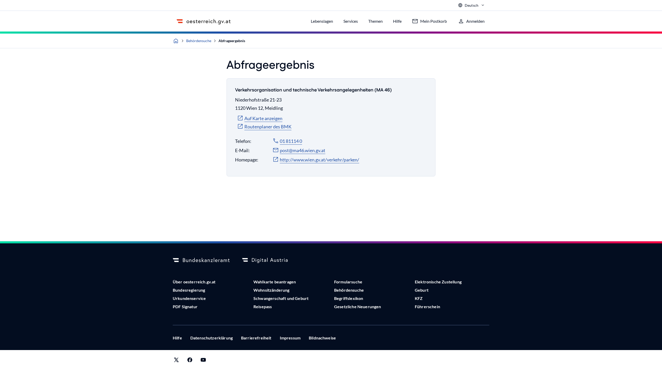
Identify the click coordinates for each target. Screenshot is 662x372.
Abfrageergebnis (232, 40)
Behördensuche (198, 40)
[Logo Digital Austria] (270, 260)
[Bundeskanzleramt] (201, 260)
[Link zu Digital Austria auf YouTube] (203, 361)
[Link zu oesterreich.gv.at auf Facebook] (189, 361)
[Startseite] (176, 41)
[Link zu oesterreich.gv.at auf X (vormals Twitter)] (176, 361)
